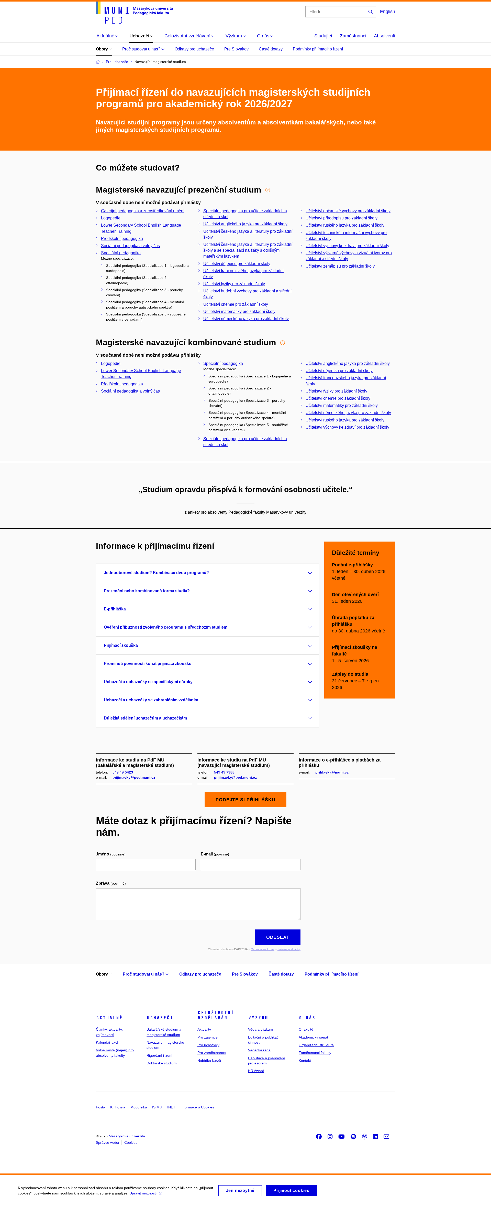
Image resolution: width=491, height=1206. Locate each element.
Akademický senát (313, 1037)
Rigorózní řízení (159, 1055)
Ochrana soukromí (262, 949)
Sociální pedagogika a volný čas (130, 246)
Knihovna (117, 1107)
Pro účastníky (208, 1045)
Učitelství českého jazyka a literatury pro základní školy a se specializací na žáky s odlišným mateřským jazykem (247, 250)
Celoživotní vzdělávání (215, 1015)
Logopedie (110, 218)
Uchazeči (160, 1018)
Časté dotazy (271, 49)
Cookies (130, 1142)
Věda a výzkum (260, 1029)
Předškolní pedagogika (122, 238)
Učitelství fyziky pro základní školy (234, 284)
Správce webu (107, 1142)
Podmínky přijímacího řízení (318, 49)
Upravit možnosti (143, 1193)
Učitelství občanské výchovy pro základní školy (348, 211)
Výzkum (258, 1018)
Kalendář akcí (107, 1042)
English (387, 11)
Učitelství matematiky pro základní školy (239, 311)
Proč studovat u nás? (141, 49)
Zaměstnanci (353, 35)
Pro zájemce (207, 1037)
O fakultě (306, 1029)
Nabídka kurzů (209, 1061)
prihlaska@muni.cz (332, 772)
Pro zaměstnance (211, 1053)
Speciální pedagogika (121, 253)
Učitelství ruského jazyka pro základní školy (345, 225)
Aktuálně (109, 1018)
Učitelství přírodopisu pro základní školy (341, 218)
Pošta (100, 1107)
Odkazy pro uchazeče (194, 49)
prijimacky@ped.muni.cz (134, 777)
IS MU (157, 1107)
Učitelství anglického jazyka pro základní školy (245, 224)
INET (171, 1107)
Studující (323, 35)
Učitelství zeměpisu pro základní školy (340, 266)
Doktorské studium (162, 1063)
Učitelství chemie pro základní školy (235, 304)
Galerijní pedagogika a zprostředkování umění (142, 211)
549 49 (123, 772)
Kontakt (305, 1061)
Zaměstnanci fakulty (315, 1053)
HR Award (256, 1071)
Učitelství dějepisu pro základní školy (236, 263)
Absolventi (384, 35)
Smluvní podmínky (288, 949)
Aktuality (204, 1029)
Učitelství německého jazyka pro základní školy (246, 318)
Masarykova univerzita (127, 1136)
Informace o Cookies (197, 1107)
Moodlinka (138, 1107)
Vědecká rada (259, 1050)
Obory (102, 49)
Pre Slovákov (236, 49)
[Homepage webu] (134, 13)
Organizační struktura (316, 1045)
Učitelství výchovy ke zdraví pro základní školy (347, 246)
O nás (307, 1018)
